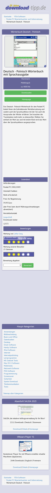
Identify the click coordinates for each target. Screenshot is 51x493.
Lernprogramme (10, 358)
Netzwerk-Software (11, 368)
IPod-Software (9, 350)
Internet (7, 352)
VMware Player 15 (25, 437)
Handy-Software (10, 347)
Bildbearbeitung (10, 334)
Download (17, 429)
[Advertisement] (25, 150)
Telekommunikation (11, 384)
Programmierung (10, 373)
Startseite (7, 16)
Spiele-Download (11, 381)
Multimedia (8, 366)
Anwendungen (9, 332)
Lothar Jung (18, 233)
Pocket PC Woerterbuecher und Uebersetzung (24, 19)
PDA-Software (19, 16)
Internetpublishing (11, 355)
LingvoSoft (7, 217)
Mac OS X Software (11, 363)
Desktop (7, 342)
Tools (6, 387)
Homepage (26, 99)
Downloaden (26, 93)
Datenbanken (9, 339)
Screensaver (9, 376)
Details (25, 429)
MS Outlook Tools (11, 360)
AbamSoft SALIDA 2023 (25, 401)
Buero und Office (10, 337)
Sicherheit (8, 379)
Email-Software (10, 345)
